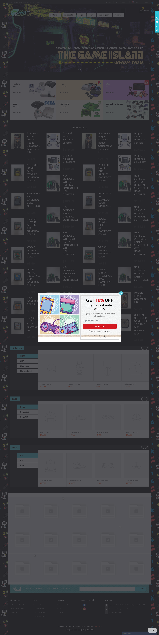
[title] (94, 336)
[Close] (121, 293)
